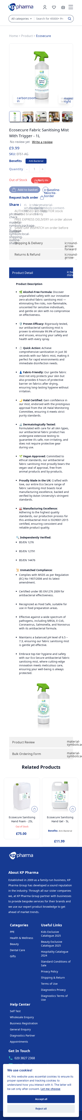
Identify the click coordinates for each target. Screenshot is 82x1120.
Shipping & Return (53, 977)
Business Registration (24, 1023)
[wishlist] (54, 7)
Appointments (19, 1041)
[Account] (44, 7)
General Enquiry (20, 1029)
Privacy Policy (49, 971)
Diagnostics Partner (22, 1035)
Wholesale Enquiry (22, 1017)
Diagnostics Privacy (53, 990)
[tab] (41, 272)
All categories (20, 18)
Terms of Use (49, 983)
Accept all (41, 1099)
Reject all (41, 1108)
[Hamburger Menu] (71, 7)
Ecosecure (43, 36)
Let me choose (50, 1088)
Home (13, 36)
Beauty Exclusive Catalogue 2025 (51, 943)
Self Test (15, 1011)
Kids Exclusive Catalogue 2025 (51, 933)
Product (27, 36)
